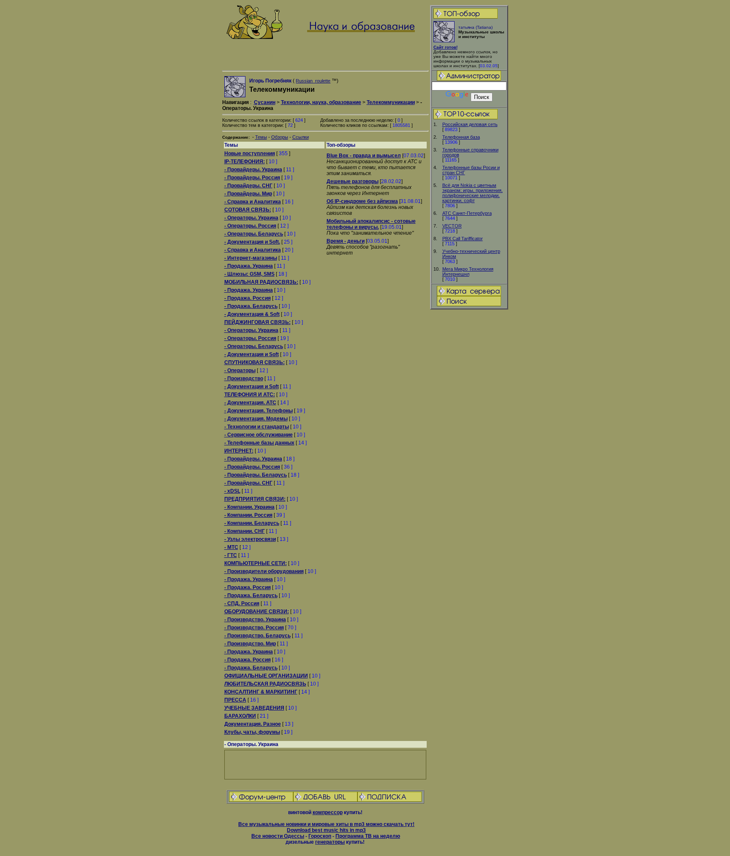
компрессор (328, 812)
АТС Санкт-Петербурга (467, 213)
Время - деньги (346, 241)
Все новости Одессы (277, 836)
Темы (261, 137)
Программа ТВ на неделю (367, 836)
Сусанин (264, 102)
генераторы (330, 842)
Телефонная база (461, 137)
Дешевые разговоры (353, 181)
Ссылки (300, 137)
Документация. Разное (252, 724)
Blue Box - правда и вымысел (364, 156)
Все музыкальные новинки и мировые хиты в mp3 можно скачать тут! (326, 824)
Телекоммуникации (391, 102)
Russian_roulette (313, 80)
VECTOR (452, 225)
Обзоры (279, 137)
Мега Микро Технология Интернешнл (467, 271)
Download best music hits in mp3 (326, 830)
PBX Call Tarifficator (462, 238)
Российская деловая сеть (470, 124)
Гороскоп (319, 836)
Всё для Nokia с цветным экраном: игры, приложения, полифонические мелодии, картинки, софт (472, 193)
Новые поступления (249, 153)
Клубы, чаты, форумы (252, 732)
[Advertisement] (469, 444)
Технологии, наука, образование (321, 102)
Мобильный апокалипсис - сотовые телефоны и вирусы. (371, 224)
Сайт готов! (445, 47)
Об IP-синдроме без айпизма (362, 201)
